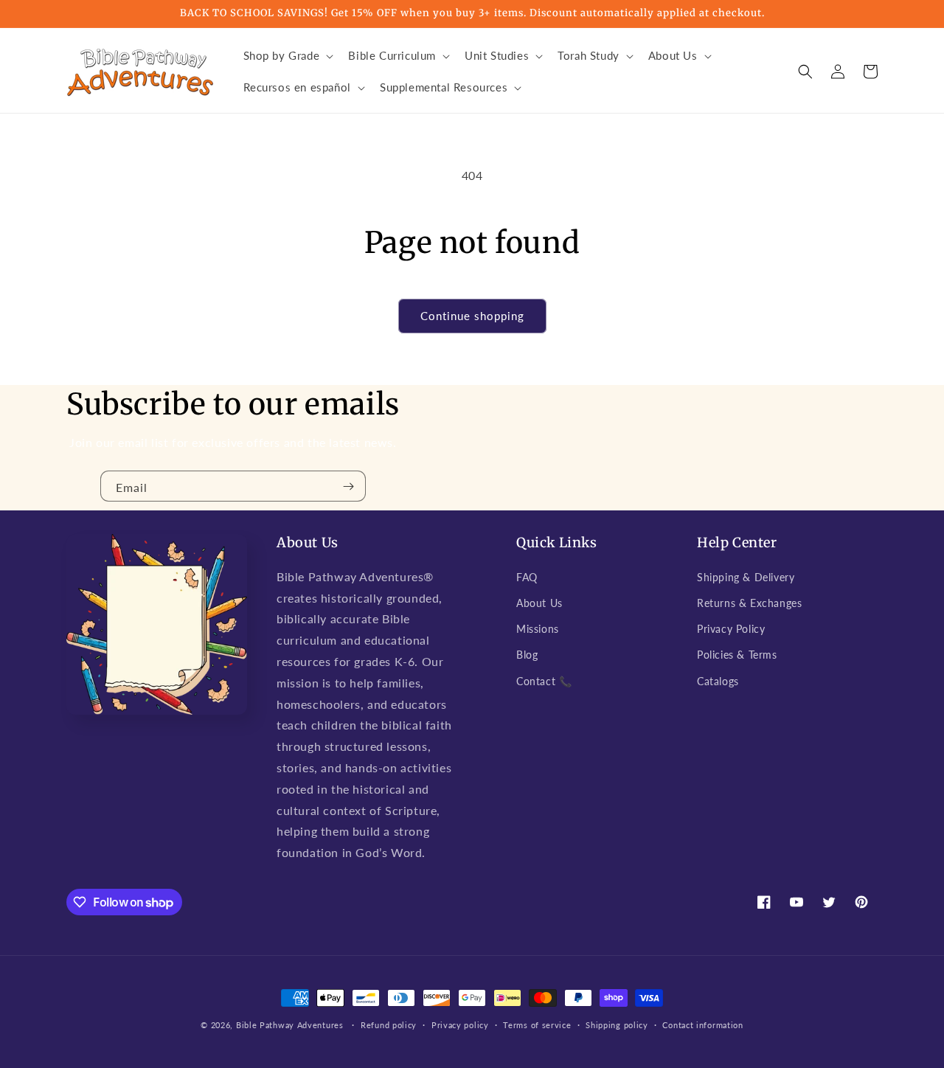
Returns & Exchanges (749, 603)
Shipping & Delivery (745, 577)
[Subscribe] (349, 486)
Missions (537, 629)
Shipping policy (617, 1025)
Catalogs (718, 681)
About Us (539, 603)
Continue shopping (472, 315)
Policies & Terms (737, 654)
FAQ (527, 577)
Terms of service (537, 1025)
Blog (527, 654)
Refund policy (389, 1025)
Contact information (702, 1025)
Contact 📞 (544, 681)
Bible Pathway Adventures (290, 1025)
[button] (287, 56)
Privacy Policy (731, 629)
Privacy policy (460, 1025)
